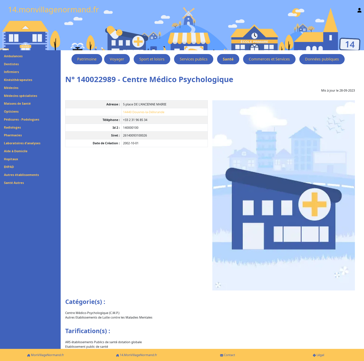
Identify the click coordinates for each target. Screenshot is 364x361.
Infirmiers (11, 72)
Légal (320, 355)
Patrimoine (86, 59)
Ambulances (13, 56)
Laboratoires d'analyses (22, 143)
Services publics (194, 59)
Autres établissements (21, 175)
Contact (229, 355)
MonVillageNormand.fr (47, 355)
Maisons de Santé (17, 103)
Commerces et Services (269, 59)
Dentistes (11, 64)
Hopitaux (11, 159)
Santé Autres (14, 183)
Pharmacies (13, 135)
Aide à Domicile (15, 151)
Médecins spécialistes (20, 96)
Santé (228, 59)
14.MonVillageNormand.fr (138, 355)
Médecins (11, 88)
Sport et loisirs (152, 59)
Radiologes (12, 127)
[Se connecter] (359, 9)
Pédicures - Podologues (21, 119)
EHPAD (9, 167)
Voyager (117, 59)
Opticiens (11, 111)
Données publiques (322, 59)
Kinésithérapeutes (18, 80)
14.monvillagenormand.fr (53, 9)
